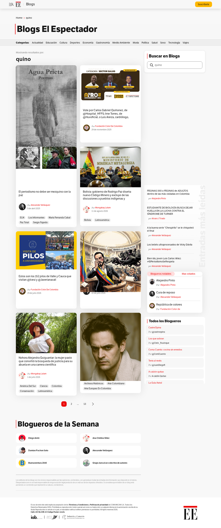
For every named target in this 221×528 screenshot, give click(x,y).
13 (85, 404)
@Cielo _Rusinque (160, 343)
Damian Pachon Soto (38, 450)
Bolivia (87, 220)
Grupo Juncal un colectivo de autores (110, 463)
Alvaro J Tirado (158, 218)
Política (145, 42)
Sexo (163, 42)
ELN (22, 217)
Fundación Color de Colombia (108, 126)
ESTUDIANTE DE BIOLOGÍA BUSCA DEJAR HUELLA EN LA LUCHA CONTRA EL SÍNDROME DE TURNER (170, 210)
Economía (88, 42)
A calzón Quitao (159, 376)
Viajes (186, 42)
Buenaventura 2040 (37, 463)
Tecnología (174, 42)
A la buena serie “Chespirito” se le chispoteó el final (170, 229)
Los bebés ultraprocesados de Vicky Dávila (170, 244)
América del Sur (28, 386)
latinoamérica (102, 220)
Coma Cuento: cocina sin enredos (165, 349)
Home (19, 17)
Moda (136, 42)
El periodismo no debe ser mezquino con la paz (45, 193)
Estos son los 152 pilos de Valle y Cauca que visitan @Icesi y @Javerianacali (45, 278)
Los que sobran (156, 338)
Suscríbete (203, 4)
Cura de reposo (165, 292)
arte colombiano (116, 383)
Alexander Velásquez (40, 205)
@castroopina (158, 332)
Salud (154, 42)
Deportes (75, 42)
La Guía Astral (155, 382)
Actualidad (37, 42)
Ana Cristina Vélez (101, 438)
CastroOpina (154, 327)
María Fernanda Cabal (59, 217)
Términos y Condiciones (78, 505)
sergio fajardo (40, 222)
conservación (27, 391)
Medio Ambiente (121, 42)
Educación (51, 42)
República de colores (169, 304)
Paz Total (24, 222)
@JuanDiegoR (158, 365)
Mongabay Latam (103, 207)
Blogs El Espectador (57, 29)
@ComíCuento (159, 354)
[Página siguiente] (93, 404)
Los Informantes (36, 217)
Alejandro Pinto (159, 198)
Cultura (63, 42)
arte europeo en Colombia (97, 388)
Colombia (57, 386)
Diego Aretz (34, 438)
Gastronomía (103, 42)
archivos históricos (93, 383)
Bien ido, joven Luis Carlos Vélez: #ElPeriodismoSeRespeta (164, 260)
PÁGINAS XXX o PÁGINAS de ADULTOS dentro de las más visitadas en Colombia (168, 192)
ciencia (43, 386)
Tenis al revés (154, 360)
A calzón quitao (156, 371)
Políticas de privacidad (99, 505)
